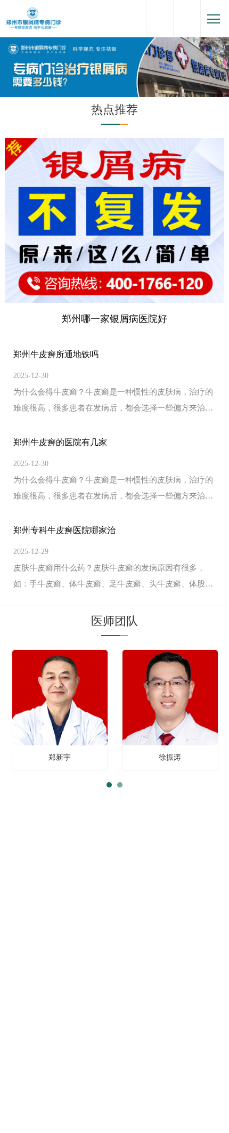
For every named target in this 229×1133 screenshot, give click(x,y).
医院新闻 (142, 821)
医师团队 (114, 621)
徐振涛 (170, 757)
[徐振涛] (170, 697)
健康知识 (87, 821)
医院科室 (114, 1101)
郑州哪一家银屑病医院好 (114, 319)
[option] (60, 709)
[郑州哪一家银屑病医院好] (115, 220)
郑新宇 (59, 757)
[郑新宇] (60, 697)
